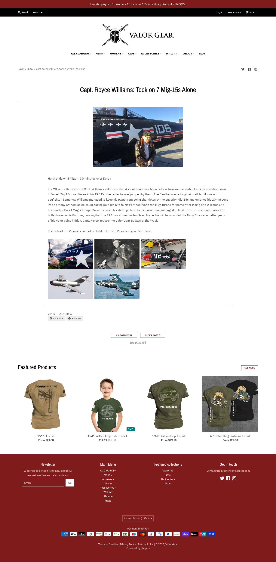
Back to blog (137, 342)
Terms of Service (108, 544)
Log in (219, 12)
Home (21, 69)
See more (249, 367)
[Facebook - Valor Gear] (249, 69)
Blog (30, 69)
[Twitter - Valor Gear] (243, 69)
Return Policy (146, 544)
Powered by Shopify (138, 548)
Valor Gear (171, 544)
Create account (233, 12)
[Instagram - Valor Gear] (255, 69)
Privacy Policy (128, 544)
